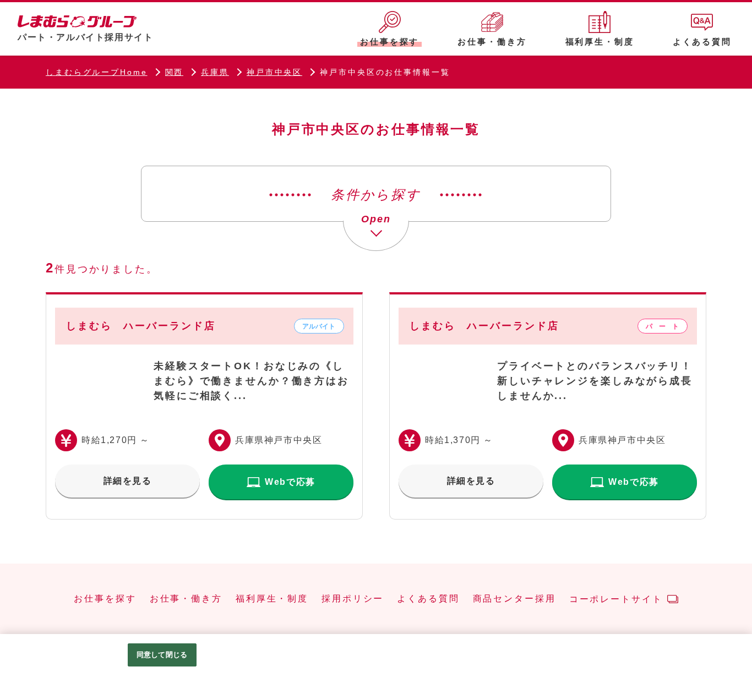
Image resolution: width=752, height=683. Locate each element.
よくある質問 (428, 598)
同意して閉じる (162, 655)
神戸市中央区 (274, 72)
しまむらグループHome (97, 72)
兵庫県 (215, 72)
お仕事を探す (105, 598)
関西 (174, 72)
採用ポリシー (352, 598)
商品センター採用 (514, 598)
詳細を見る (127, 480)
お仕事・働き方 (186, 598)
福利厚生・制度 (272, 598)
